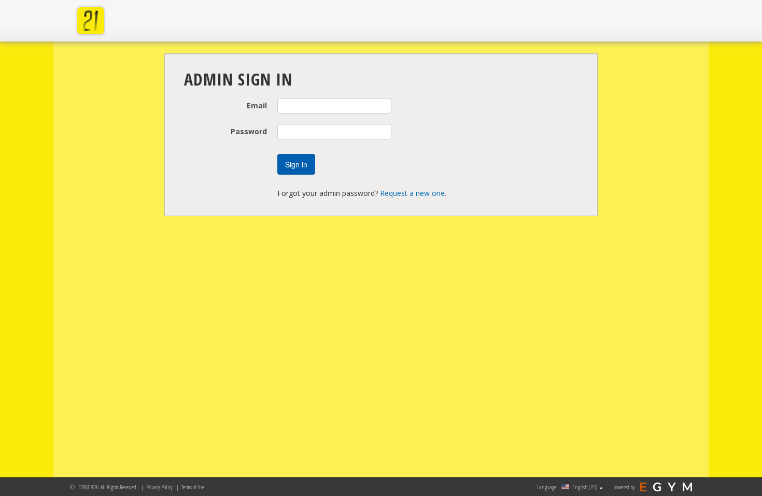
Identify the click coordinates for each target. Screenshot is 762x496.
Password (249, 131)
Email (257, 105)
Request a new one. (413, 193)
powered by (624, 487)
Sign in (296, 164)
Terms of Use (192, 487)
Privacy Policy (159, 487)
